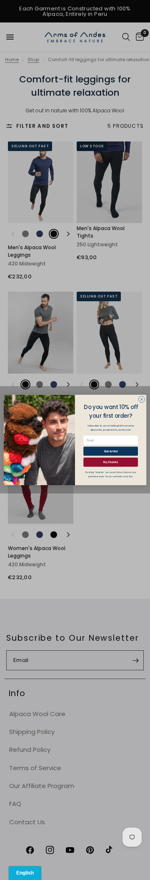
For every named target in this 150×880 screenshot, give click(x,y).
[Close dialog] (141, 399)
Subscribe (110, 451)
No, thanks (110, 462)
